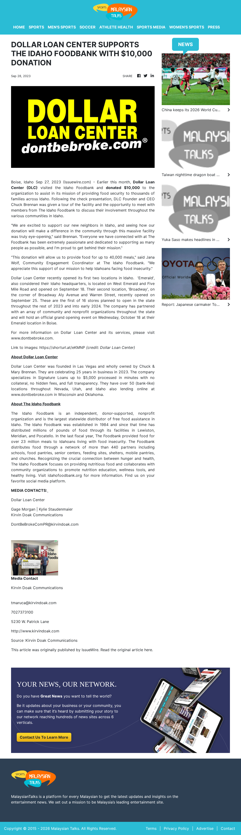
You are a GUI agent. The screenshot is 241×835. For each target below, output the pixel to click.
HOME (19, 27)
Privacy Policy (176, 828)
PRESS (214, 27)
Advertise (204, 828)
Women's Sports (186, 27)
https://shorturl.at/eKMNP (62, 347)
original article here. (135, 649)
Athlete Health (116, 27)
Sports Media (151, 27)
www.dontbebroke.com (32, 338)
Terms (151, 828)
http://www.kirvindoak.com (35, 631)
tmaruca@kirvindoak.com (33, 602)
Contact (228, 828)
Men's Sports (62, 27)
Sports (36, 27)
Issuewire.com (77, 182)
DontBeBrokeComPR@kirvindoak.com (45, 524)
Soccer (88, 27)
